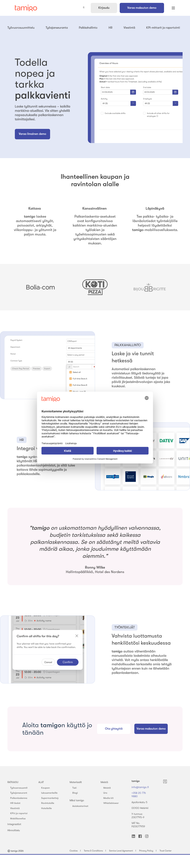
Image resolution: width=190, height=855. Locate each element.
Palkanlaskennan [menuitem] (19, 798)
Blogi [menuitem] (75, 792)
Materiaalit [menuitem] (76, 782)
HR (110, 27)
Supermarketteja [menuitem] (50, 798)
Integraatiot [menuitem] (14, 824)
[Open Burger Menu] (173, 8)
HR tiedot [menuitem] (15, 803)
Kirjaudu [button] (103, 7)
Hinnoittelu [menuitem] (13, 830)
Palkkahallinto (88, 27)
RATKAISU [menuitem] (12, 782)
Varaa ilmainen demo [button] (32, 134)
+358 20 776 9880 (139, 794)
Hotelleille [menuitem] (46, 808)
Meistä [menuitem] (104, 782)
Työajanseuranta (57, 27)
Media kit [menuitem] (108, 798)
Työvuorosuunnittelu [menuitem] (21, 787)
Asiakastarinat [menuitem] (80, 806)
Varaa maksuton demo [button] (141, 7)
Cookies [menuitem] (74, 850)
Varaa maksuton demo (151, 728)
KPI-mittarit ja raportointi (163, 27)
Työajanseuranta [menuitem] (19, 792)
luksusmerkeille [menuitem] (49, 792)
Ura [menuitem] (105, 792)
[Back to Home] (26, 8)
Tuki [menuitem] (74, 787)
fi (83, 7)
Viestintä (129, 27)
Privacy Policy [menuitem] (146, 850)
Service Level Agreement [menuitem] (121, 850)
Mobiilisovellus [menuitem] (18, 818)
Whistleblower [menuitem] (111, 803)
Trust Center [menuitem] (165, 850)
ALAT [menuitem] (41, 782)
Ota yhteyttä (113, 728)
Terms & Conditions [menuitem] (93, 850)
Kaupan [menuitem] (45, 787)
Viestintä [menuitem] (15, 808)
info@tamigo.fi (140, 787)
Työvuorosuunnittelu (21, 27)
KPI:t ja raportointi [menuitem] (20, 813)
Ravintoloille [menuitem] (47, 803)
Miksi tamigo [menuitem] (77, 800)
